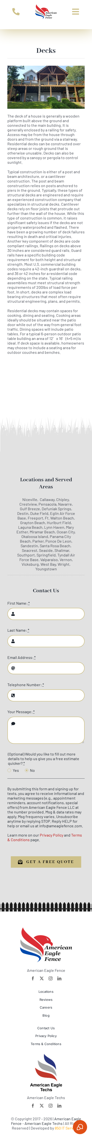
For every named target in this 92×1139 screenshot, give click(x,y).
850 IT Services (67, 1128)
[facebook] (33, 978)
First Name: (18, 603)
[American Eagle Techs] (46, 1055)
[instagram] (51, 978)
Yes (16, 770)
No (32, 770)
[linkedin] (59, 978)
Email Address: (21, 657)
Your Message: (21, 711)
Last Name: (18, 630)
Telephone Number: (25, 684)
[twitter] (42, 978)
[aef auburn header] (46, 5)
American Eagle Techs (44, 1123)
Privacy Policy (51, 835)
